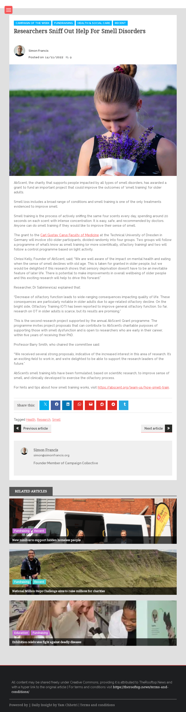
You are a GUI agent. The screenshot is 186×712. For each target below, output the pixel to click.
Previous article (35, 428)
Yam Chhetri (68, 705)
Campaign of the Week (32, 23)
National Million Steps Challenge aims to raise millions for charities (58, 591)
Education (21, 632)
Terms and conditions (97, 705)
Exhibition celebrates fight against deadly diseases (46, 642)
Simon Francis (39, 50)
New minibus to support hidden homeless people (46, 540)
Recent (120, 23)
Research (44, 419)
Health (30, 419)
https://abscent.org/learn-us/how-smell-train (133, 387)
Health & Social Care (94, 23)
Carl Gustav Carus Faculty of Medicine (69, 235)
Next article (153, 428)
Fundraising (63, 23)
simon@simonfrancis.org (51, 455)
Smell (56, 419)
